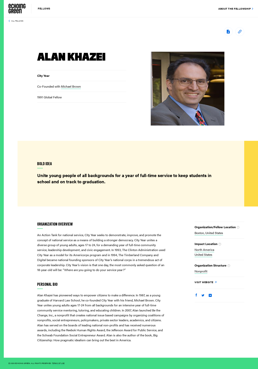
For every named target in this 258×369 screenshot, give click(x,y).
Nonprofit (201, 271)
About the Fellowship (234, 8)
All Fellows (17, 21)
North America (204, 249)
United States (203, 254)
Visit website (204, 282)
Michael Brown (71, 86)
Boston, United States (209, 233)
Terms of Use (58, 363)
